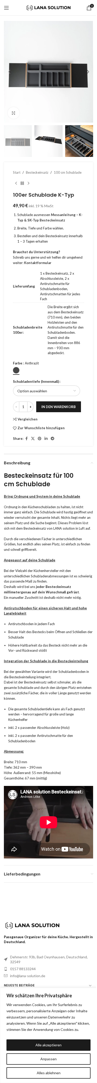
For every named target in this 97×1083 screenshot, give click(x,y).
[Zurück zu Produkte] (22, 183)
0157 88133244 (23, 969)
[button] (9, 72)
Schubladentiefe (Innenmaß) (36, 381)
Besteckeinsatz (37, 172)
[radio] (16, 370)
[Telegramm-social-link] (52, 438)
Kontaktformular (37, 263)
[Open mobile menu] (6, 8)
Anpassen (48, 1059)
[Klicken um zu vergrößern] (13, 113)
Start (16, 172)
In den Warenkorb (58, 407)
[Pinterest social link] (39, 438)
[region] (48, 1035)
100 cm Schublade (67, 172)
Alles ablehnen (49, 1073)
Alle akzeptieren (48, 1045)
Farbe (17, 363)
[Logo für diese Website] (48, 7)
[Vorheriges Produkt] (16, 183)
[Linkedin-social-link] (46, 438)
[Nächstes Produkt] (28, 183)
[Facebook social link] (26, 438)
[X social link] (32, 438)
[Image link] (32, 925)
